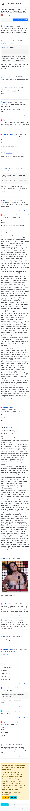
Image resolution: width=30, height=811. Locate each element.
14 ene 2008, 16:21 (22, 134)
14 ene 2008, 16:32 (16, 687)
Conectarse (13, 797)
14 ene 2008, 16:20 (17, 102)
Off (2, 15)
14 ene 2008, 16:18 (19, 26)
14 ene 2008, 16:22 (18, 168)
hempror (5, 76)
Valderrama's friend (8, 134)
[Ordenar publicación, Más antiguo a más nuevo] (3, 20)
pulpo (4, 214)
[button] (2, 808)
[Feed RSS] (20, 15)
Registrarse (6, 797)
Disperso (5, 120)
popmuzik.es (13, 233)
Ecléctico (5, 200)
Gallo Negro (6, 26)
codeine (5, 558)
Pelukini (5, 636)
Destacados (4, 654)
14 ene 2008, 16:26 (11, 409)
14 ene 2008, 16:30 (18, 620)
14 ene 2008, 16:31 (17, 636)
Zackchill (5, 40)
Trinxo (4, 687)
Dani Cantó (9, 153)
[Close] (27, 766)
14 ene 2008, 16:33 (17, 744)
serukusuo (5, 711)
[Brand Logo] (4, 4)
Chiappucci (5, 87)
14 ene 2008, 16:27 (17, 558)
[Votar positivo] (19, 36)
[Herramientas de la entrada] (27, 36)
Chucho (5, 603)
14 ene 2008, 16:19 (17, 76)
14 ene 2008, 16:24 (17, 200)
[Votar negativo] (24, 36)
